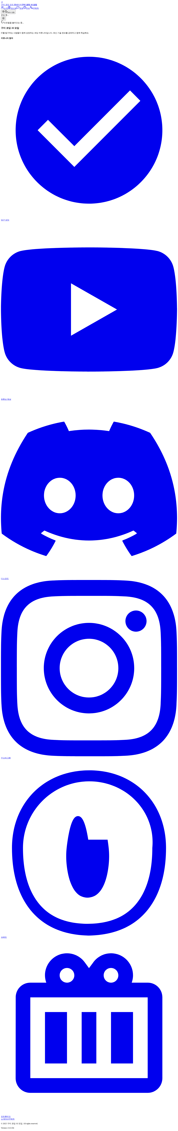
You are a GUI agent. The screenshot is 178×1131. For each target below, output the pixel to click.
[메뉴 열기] (3, 18)
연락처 (12, 1119)
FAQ (7, 1119)
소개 (3, 1119)
